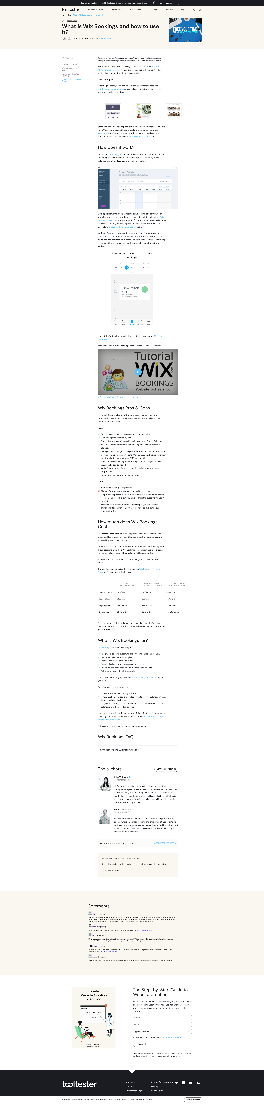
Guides (169, 10)
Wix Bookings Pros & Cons (70, 69)
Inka (78, 38)
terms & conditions (174, 1037)
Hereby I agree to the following (159, 1037)
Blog (182, 10)
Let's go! (139, 1044)
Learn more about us (166, 769)
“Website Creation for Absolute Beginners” (159, 1004)
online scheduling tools (139, 136)
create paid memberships (121, 227)
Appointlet (103, 133)
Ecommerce (116, 10)
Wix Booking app (115, 154)
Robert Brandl (121, 809)
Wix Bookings (112, 70)
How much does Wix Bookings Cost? (70, 75)
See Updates (105, 38)
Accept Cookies (193, 1100)
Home (64, 15)
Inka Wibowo (121, 777)
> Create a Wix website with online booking (118, 397)
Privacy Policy (157, 1090)
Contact (130, 1086)
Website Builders (95, 10)
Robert (85, 38)
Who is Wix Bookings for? (72, 81)
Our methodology (113, 871)
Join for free (166, 3)
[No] (261, 1100)
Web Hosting (135, 10)
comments (71, 58)
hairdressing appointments (110, 89)
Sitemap (154, 1086)
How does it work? (70, 64)
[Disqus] (132, 936)
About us (130, 1082)
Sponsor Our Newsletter (162, 1082)
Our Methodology (134, 1090)
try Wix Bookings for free (141, 677)
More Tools (154, 10)
